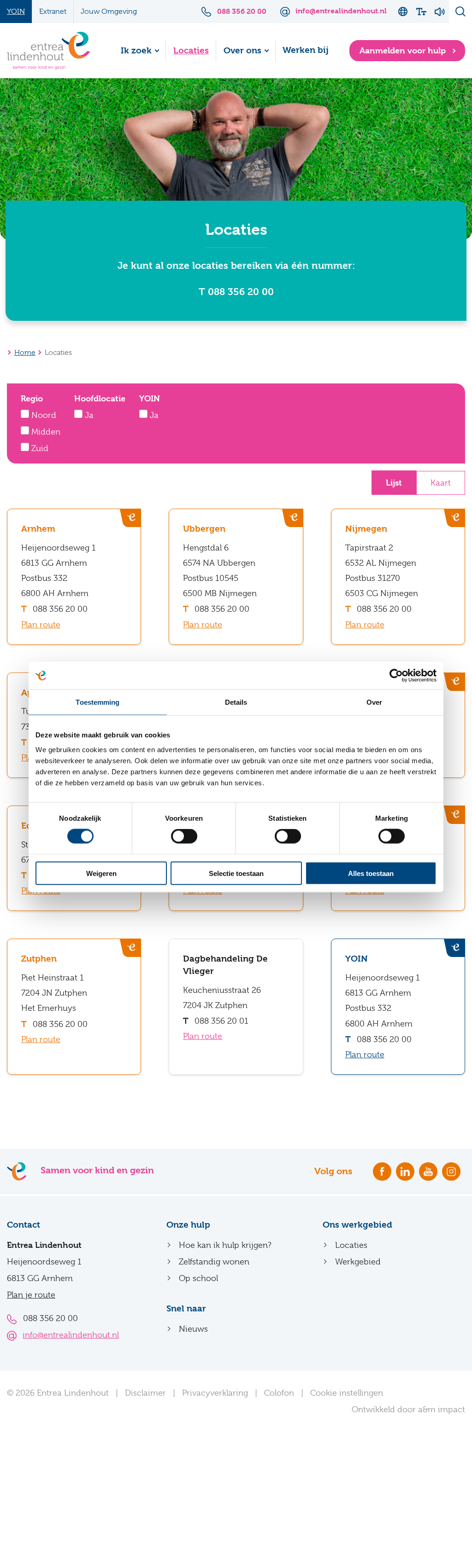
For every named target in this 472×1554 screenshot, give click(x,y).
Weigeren (101, 873)
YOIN (16, 11)
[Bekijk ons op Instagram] (451, 1171)
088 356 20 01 (221, 1021)
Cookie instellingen (346, 1392)
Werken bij (306, 50)
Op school (198, 1278)
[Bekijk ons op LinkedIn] (405, 1171)
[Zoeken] (460, 11)
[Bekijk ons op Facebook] (382, 1171)
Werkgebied (358, 1261)
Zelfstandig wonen (214, 1261)
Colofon (279, 1392)
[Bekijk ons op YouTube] (428, 1171)
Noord (42, 415)
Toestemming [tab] (97, 702)
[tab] (394, 482)
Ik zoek (136, 51)
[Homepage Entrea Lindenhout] (48, 51)
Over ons (242, 51)
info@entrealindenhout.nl (71, 1334)
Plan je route (31, 1294)
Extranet (52, 11)
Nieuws (193, 1329)
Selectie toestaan (236, 873)
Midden (44, 431)
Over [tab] (374, 702)
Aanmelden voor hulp (404, 50)
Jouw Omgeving (109, 11)
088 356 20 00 (60, 609)
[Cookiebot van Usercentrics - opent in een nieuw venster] (396, 676)
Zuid (38, 448)
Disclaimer (145, 1392)
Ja (88, 415)
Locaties (191, 51)
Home (24, 352)
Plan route (40, 624)
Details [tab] (236, 702)
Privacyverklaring (215, 1392)
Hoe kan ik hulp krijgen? (225, 1245)
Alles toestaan (371, 873)
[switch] (184, 836)
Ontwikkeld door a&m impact (408, 1409)
